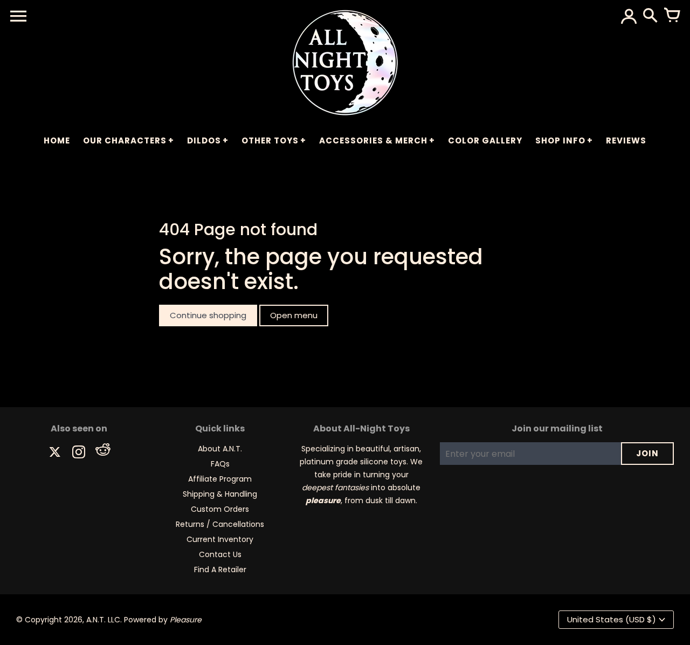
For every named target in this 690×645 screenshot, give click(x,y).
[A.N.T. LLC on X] (55, 453)
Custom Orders (220, 509)
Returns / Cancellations (220, 524)
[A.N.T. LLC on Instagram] (79, 453)
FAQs (220, 463)
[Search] (650, 16)
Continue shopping (208, 315)
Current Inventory (220, 539)
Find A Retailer (220, 569)
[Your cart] (672, 16)
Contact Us (220, 554)
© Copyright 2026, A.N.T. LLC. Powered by (109, 619)
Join (647, 453)
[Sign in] (628, 16)
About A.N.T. (220, 448)
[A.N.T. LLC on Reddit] (102, 453)
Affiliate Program (220, 479)
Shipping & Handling (220, 494)
